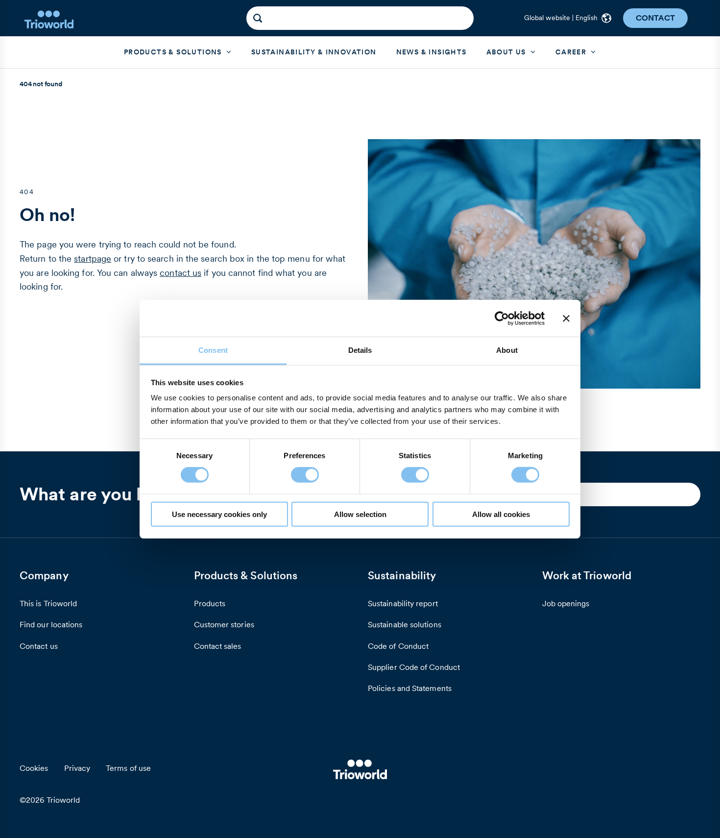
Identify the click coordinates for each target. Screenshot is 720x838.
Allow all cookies (501, 514)
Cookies (34, 768)
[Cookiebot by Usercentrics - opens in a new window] (502, 318)
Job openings (566, 603)
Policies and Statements (410, 688)
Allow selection (360, 514)
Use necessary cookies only (219, 514)
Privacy (77, 768)
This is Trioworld (48, 603)
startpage (92, 258)
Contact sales (217, 646)
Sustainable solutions (404, 624)
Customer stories (224, 624)
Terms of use (128, 768)
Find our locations (51, 624)
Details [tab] (360, 350)
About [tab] (507, 350)
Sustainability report (403, 603)
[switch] (305, 475)
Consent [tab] (213, 350)
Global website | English (561, 17)
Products (210, 603)
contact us (180, 272)
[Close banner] (566, 318)
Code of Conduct (398, 646)
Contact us (39, 646)
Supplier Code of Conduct (414, 667)
